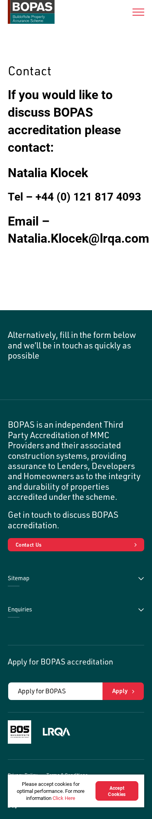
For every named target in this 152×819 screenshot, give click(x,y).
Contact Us (28, 545)
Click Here (64, 797)
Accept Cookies (116, 791)
